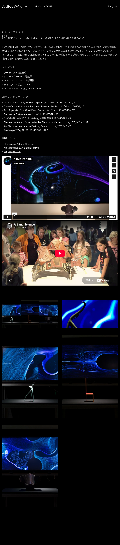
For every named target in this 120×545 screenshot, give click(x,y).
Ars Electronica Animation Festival (21, 147)
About (48, 6)
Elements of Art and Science (19, 144)
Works (36, 6)
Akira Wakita (14, 6)
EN (110, 6)
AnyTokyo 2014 (12, 151)
